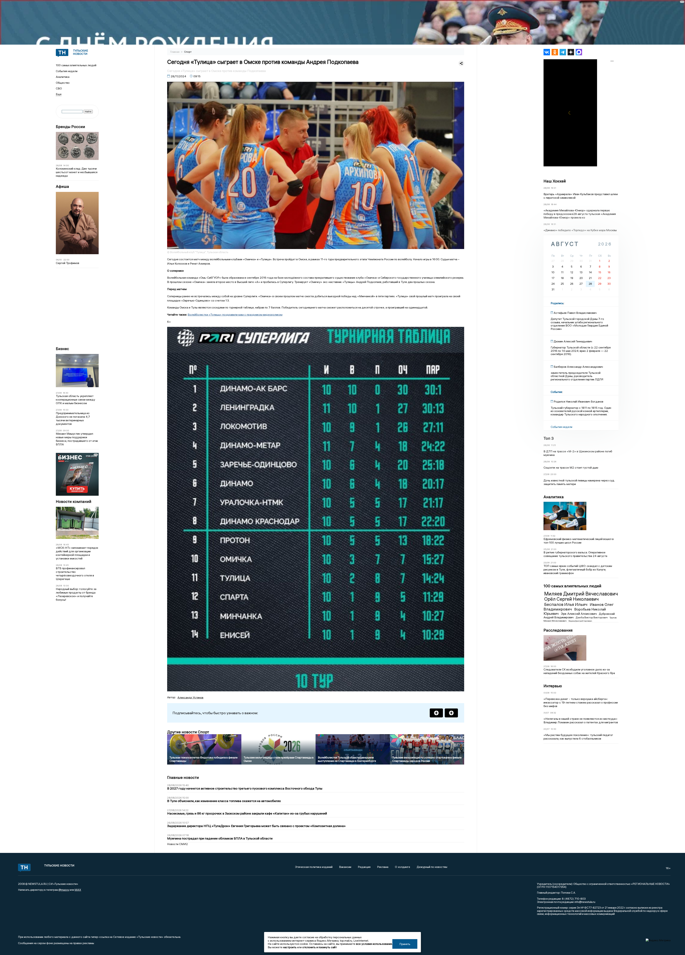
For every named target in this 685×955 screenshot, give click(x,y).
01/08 (546, 692)
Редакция (364, 867)
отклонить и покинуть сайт (319, 947)
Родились (557, 303)
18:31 (553, 224)
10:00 (66, 585)
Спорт (188, 51)
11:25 (553, 445)
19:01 (553, 188)
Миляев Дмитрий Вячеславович (581, 594)
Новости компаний (73, 501)
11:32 (552, 535)
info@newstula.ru (585, 902)
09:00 (66, 430)
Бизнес (62, 348)
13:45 (66, 565)
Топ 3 (549, 438)
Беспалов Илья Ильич (566, 604)
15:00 (65, 409)
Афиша (62, 186)
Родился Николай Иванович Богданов (578, 401)
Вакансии (345, 867)
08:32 (553, 712)
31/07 (546, 712)
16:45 (66, 544)
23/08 (547, 562)
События (556, 392)
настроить (289, 947)
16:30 (65, 392)
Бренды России (70, 126)
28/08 (59, 165)
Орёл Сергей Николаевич (571, 599)
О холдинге (402, 867)
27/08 (59, 392)
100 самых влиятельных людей (76, 65)
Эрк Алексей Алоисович (579, 614)
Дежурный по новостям (432, 867)
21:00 (553, 549)
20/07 (547, 729)
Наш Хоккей (555, 181)
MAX (78, 889)
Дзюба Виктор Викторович (592, 617)
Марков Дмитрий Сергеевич (580, 621)
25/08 (547, 549)
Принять (404, 944)
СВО (59, 88)
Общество (63, 82)
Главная (175, 51)
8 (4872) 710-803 (573, 898)
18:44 (554, 204)
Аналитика (62, 77)
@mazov (64, 889)
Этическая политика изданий (314, 867)
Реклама (382, 867)
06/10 (59, 259)
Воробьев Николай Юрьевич (575, 611)
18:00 (553, 666)
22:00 (66, 259)
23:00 (553, 474)
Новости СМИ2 (177, 844)
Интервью (553, 685)
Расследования (558, 630)
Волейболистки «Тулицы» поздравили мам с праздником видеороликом (235, 314)
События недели (66, 71)
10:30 (553, 729)
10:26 (553, 461)
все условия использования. (374, 944)
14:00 (66, 165)
